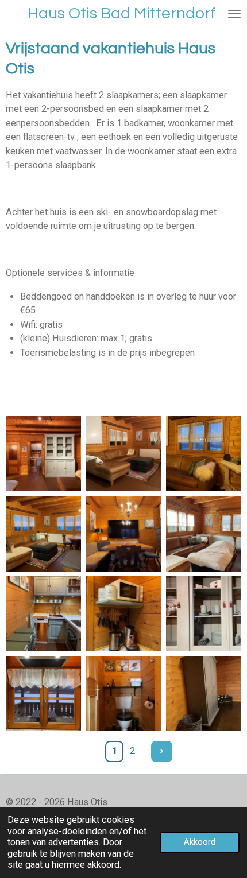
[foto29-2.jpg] (123, 454)
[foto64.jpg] (204, 614)
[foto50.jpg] (204, 533)
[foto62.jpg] (43, 533)
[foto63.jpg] (204, 454)
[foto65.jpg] (43, 614)
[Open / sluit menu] (234, 14)
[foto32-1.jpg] (204, 693)
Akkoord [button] (199, 842)
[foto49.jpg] (123, 693)
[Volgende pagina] (161, 751)
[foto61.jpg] (123, 533)
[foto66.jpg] (123, 614)
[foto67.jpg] (43, 693)
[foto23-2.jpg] (43, 454)
